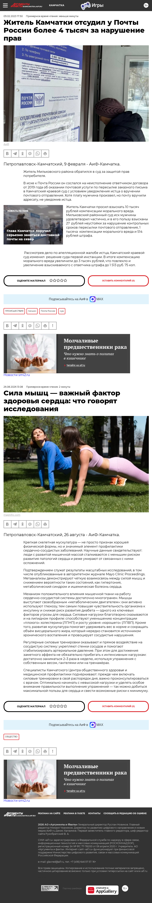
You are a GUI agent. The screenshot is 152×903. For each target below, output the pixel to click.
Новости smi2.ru (17, 375)
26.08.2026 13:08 (13, 386)
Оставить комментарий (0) (118, 280)
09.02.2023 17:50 (13, 16)
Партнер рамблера (72, 888)
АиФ (6, 144)
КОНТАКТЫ (94, 813)
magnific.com (12, 514)
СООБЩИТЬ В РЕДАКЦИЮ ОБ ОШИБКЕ (125, 813)
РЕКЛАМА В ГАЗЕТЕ (74, 813)
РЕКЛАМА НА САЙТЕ (49, 813)
